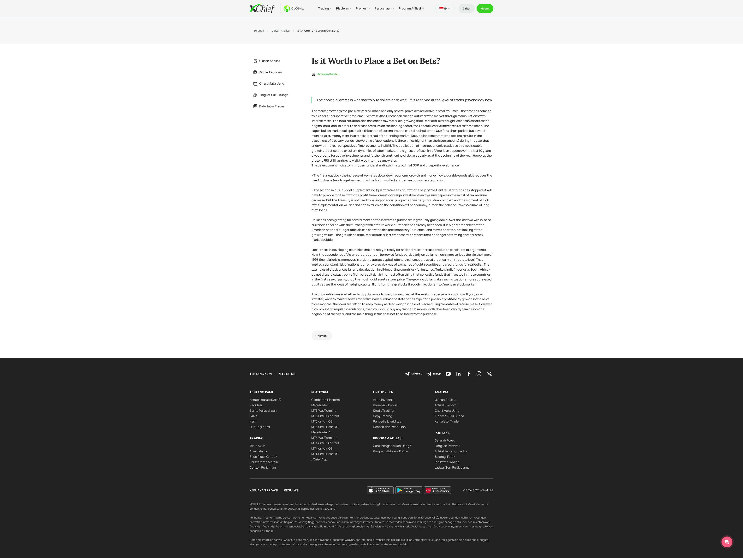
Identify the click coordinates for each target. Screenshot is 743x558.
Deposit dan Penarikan (389, 427)
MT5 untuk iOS (322, 421)
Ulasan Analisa (281, 30)
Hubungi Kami (260, 427)
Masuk (485, 8)
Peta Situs (286, 374)
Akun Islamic (259, 451)
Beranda (258, 30)
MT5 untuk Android (325, 416)
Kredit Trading (383, 410)
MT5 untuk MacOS (324, 427)
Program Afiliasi (410, 8)
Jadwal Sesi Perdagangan (453, 467)
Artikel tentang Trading (451, 451)
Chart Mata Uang (271, 83)
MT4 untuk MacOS (324, 454)
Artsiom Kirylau (328, 74)
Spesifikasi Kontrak (263, 456)
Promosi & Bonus (385, 405)
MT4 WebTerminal (324, 437)
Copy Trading (382, 416)
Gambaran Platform (325, 400)
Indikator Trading (447, 462)
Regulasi (256, 405)
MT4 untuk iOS (322, 448)
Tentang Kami (261, 374)
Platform (319, 392)
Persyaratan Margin (264, 462)
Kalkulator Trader (271, 106)
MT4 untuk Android (325, 443)
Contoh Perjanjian (263, 467)
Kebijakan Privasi (264, 490)
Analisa (441, 392)
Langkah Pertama (447, 446)
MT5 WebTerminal (324, 410)
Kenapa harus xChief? (265, 400)
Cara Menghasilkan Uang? (392, 446)
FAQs (253, 416)
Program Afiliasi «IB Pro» (390, 451)
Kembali (323, 336)
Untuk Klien (383, 392)
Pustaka (442, 433)
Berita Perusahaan (263, 410)
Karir (253, 421)
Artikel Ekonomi (270, 72)
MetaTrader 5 (320, 405)
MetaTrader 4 (320, 432)
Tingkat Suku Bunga (273, 95)
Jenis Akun (257, 446)
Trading (257, 438)
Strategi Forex (445, 456)
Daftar (466, 8)
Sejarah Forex (445, 440)
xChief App (319, 459)
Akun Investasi (383, 400)
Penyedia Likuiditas (387, 421)
